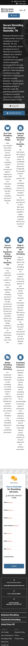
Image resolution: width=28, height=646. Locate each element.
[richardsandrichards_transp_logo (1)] (7, 9)
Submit (14, 566)
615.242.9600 (16, 594)
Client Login (22, 3)
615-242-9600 (21, 1)
